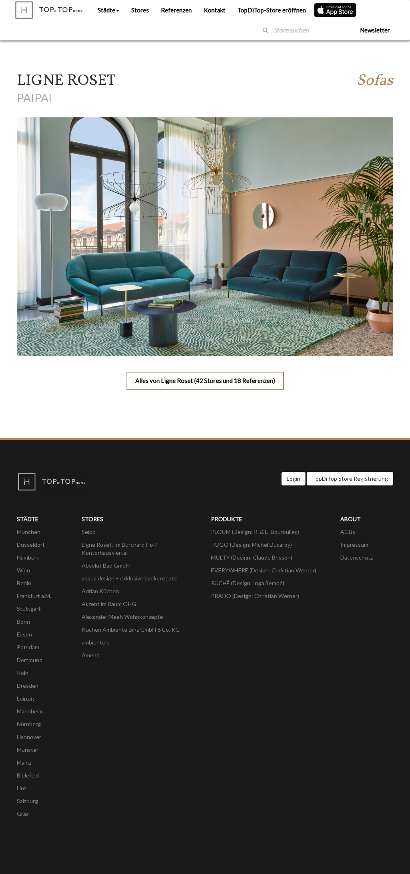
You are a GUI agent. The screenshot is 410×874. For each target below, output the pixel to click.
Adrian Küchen (100, 591)
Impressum (354, 544)
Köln (22, 672)
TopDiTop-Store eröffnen (271, 10)
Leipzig (25, 698)
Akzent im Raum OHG (109, 603)
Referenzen (176, 10)
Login (293, 478)
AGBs (347, 531)
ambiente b (96, 642)
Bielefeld (28, 775)
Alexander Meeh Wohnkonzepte (122, 616)
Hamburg (28, 557)
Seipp (89, 531)
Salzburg (27, 800)
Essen (24, 634)
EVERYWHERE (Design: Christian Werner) (263, 570)
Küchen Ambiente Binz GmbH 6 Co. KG (131, 629)
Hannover (29, 736)
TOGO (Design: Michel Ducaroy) (251, 544)
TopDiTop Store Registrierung (350, 478)
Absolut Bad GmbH (106, 565)
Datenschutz (356, 557)
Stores (140, 10)
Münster (27, 749)
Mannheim (30, 711)
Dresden (27, 685)
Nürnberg (29, 724)
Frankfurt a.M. (34, 595)
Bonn (23, 621)
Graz (22, 813)
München (28, 531)
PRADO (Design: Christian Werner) (255, 595)
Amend (91, 655)
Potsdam (28, 647)
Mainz (24, 762)
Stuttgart (29, 608)
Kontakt (214, 10)
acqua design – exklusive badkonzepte (129, 578)
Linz (21, 788)
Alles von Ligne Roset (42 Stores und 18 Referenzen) (205, 380)
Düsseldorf (30, 544)
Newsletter (375, 30)
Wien (23, 570)
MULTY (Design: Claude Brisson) (251, 557)
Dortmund (29, 660)
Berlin (24, 583)
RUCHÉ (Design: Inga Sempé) (247, 583)
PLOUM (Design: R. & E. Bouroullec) (255, 531)
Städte (106, 10)
